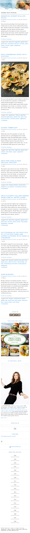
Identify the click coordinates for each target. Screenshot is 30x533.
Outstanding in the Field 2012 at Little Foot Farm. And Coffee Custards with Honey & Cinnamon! (15, 235)
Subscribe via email (6, 530)
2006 (15, 521)
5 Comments (4, 188)
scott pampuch (22, 263)
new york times (5, 118)
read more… (4, 417)
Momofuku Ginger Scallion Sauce (13, 17)
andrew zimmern (13, 185)
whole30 (10, 223)
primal (3, 45)
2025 (15, 455)
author (21, 405)
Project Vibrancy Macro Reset (14, 408)
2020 (15, 470)
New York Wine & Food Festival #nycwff (11, 161)
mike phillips (21, 261)
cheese (18, 115)
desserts (11, 260)
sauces (7, 45)
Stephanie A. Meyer (6, 529)
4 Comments (4, 225)
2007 (15, 517)
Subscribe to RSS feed (21, 529)
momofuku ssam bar (13, 43)
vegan (12, 45)
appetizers (12, 115)
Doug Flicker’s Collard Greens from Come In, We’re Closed (15, 196)
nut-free (22, 43)
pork (14, 302)
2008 (15, 514)
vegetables (4, 223)
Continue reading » (6, 39)
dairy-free (11, 41)
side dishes (9, 151)
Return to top (15, 530)
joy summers (10, 186)
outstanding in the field (10, 263)
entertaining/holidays (7, 116)
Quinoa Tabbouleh (9, 128)
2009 (15, 510)
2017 (15, 481)
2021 (15, 466)
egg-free (17, 41)
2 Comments (4, 47)
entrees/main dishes (19, 298)
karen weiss (18, 300)
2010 (15, 506)
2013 (15, 495)
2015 (15, 488)
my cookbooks (18, 410)
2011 (15, 503)
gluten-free (24, 41)
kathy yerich (4, 261)
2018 (15, 477)
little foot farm (12, 261)
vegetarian (17, 45)
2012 (15, 499)
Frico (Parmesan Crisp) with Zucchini (14, 55)
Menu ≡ (27, 1)
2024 (15, 459)
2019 (15, 473)
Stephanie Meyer (12, 19)
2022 (15, 462)
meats (6, 302)
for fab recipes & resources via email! (8, 436)
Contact (13, 529)
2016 (15, 484)
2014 (15, 492)
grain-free (4, 43)
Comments (4, 153)
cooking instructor (15, 405)
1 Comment (4, 120)
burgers (11, 298)
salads (3, 151)
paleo (26, 43)
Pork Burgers (7, 274)
